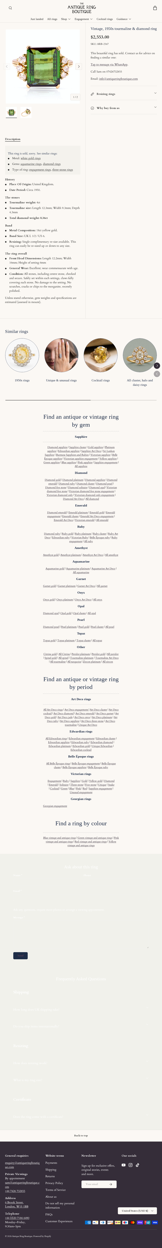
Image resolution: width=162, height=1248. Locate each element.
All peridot (112, 654)
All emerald (102, 520)
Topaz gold (49, 640)
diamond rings (52, 164)
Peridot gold (98, 654)
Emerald (53, 784)
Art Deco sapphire (69, 721)
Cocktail (54, 788)
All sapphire (81, 466)
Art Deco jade (65, 717)
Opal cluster (79, 613)
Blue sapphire (69, 462)
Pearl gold (83, 627)
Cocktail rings (105, 19)
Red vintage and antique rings (91, 841)
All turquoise (74, 661)
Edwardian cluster (105, 738)
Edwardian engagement (81, 738)
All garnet (102, 586)
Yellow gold (95, 781)
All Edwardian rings (56, 738)
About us (50, 1197)
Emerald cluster (70, 516)
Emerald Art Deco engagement (97, 516)
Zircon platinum (92, 661)
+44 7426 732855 (15, 1191)
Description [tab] (12, 139)
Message (18, 917)
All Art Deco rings (53, 709)
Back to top (81, 1135)
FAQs (49, 1214)
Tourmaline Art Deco (107, 658)
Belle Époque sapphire (74, 767)
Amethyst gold (51, 555)
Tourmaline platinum (81, 658)
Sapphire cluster (77, 447)
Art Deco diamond (63, 713)
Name (17, 875)
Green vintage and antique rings (95, 838)
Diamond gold (53, 480)
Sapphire (75, 781)
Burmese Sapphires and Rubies (72, 455)
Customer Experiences (58, 1221)
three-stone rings (62, 170)
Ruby (66, 781)
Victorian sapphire (100, 455)
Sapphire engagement (106, 462)
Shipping (50, 1170)
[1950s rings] (22, 355)
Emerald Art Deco (63, 520)
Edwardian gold (81, 746)
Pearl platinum (69, 627)
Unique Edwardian (102, 746)
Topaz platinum (66, 640)
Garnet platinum (67, 586)
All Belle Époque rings (58, 763)
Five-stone (90, 784)
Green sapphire (52, 462)
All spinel (63, 658)
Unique (102, 784)
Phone (87, 875)
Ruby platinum (83, 533)
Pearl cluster (97, 627)
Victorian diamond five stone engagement (91, 491)
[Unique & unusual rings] (61, 355)
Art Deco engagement (77, 709)
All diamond (92, 499)
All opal (92, 613)
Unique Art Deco (87, 725)
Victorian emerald (84, 520)
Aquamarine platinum (78, 568)
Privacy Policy (54, 1183)
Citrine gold (50, 654)
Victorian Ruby (79, 537)
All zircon (108, 661)
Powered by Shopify (42, 1236)
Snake (111, 784)
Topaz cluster (83, 640)
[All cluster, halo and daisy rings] (140, 355)
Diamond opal (97, 487)
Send (20, 955)
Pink (78, 788)
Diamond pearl (104, 483)
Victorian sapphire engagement (81, 458)
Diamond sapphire (57, 447)
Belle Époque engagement (86, 763)
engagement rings (40, 170)
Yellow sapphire (108, 458)
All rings (52, 19)
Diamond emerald (57, 512)
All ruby (88, 541)
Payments (51, 1163)
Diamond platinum (72, 480)
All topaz (97, 640)
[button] (155, 7)
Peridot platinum (81, 654)
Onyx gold (49, 599)
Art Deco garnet (104, 713)
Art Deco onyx (82, 717)
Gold (84, 781)
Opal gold (65, 613)
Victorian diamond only (60, 495)
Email (16, 891)
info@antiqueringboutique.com (118, 79)
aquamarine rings (31, 164)
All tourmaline (58, 661)
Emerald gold (97, 512)
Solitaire (64, 784)
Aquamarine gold (55, 568)
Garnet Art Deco (86, 586)
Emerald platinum (78, 512)
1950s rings (22, 380)
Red (85, 788)
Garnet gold (49, 586)
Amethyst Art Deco (93, 555)
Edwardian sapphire (69, 451)
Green (64, 788)
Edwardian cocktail (81, 750)
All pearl (109, 627)
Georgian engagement (55, 806)
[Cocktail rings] (100, 355)
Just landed (37, 19)
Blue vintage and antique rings (59, 838)
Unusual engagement (81, 792)
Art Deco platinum (102, 717)
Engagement (54, 781)
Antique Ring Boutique (22, 1236)
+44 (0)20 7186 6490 (17, 1218)
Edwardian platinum (60, 746)
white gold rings (31, 158)
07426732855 (114, 71)
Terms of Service (55, 1190)
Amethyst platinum (70, 555)
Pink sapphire (85, 462)
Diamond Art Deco (73, 499)
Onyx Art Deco (83, 599)
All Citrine (64, 654)
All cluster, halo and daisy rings (140, 383)
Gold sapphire (95, 447)
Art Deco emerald (84, 713)
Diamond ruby (67, 483)
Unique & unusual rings (61, 380)
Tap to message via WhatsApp (109, 64)
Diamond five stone (55, 487)
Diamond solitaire (77, 487)
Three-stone (76, 784)
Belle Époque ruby (100, 537)
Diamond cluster (85, 483)
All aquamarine (81, 572)
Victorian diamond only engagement (94, 495)
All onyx (97, 599)
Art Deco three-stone (92, 721)
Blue (71, 788)
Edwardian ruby (61, 537)
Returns (50, 1176)
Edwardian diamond (102, 742)
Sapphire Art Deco (91, 451)
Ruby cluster (99, 533)
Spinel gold (51, 658)
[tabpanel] (42, 225)
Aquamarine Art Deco (103, 568)
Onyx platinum (64, 599)
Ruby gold (67, 533)
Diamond (109, 781)
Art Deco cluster (98, 709)
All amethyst (111, 555)
